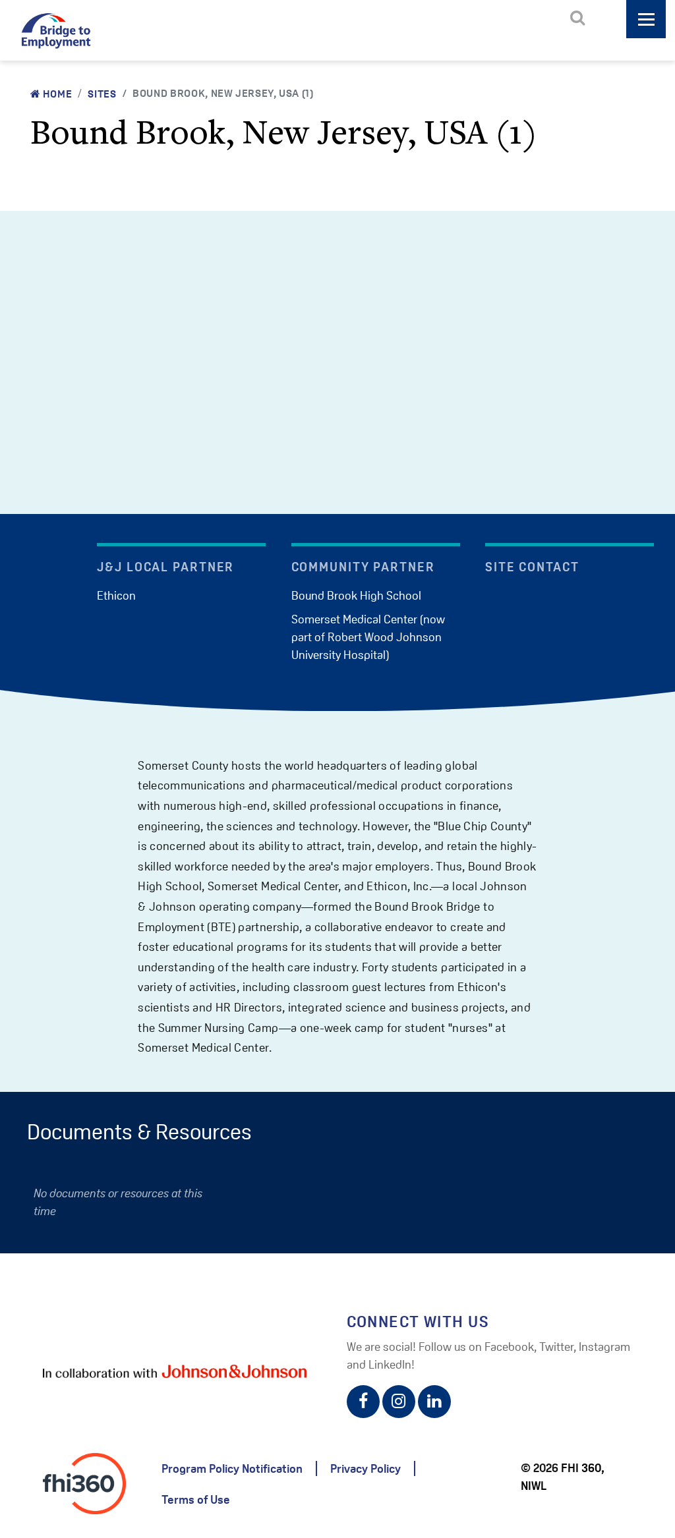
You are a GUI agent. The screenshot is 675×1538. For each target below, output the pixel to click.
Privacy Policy (365, 1468)
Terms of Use (195, 1499)
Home (56, 94)
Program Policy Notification (232, 1468)
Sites (102, 94)
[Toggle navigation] (646, 19)
